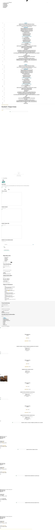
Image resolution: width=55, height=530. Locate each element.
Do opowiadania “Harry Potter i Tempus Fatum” (26, 52)
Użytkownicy (5, 5)
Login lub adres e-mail (6, 265)
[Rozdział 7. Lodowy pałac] (7, 189)
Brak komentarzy (8, 108)
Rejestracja (5, 3)
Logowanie (5, 4)
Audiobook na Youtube (27, 33)
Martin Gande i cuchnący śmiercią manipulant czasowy (26, 87)
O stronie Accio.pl (26, 55)
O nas (26, 54)
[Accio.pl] (10, 2)
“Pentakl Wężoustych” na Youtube (26, 28)
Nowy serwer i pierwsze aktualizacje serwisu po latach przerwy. (10, 287)
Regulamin (5, 6)
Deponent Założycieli (26, 79)
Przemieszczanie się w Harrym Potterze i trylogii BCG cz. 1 (26, 59)
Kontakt (4, 7)
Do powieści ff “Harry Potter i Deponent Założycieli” (26, 51)
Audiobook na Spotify (26, 34)
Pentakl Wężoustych (25, 31)
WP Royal (8, 326)
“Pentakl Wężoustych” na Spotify (26, 29)
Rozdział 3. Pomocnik (5, 206)
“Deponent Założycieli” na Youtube (26, 30)
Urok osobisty (26, 48)
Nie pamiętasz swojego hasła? (7, 273)
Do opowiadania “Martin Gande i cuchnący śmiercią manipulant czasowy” (27, 94)
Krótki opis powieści (26, 35)
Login (33, 244)
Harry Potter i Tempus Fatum (26, 46)
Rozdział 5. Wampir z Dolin (5, 223)
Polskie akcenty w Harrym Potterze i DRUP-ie (26, 58)
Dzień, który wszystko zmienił (26, 47)
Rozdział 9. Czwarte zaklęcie (9, 292)
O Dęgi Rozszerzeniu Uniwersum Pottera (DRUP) (26, 56)
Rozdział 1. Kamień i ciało (9, 289)
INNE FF (26, 45)
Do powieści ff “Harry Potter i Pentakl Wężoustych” (26, 50)
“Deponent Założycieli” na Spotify (27, 72)
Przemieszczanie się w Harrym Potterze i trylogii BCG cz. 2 (26, 101)
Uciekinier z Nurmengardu (25, 44)
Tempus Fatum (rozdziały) (5, 104)
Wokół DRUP (26, 61)
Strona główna (6, 257)
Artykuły (25, 57)
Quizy (26, 60)
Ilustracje (26, 37)
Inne (26, 53)
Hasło (4, 267)
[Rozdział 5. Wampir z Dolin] (3, 189)
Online (6, 280)
